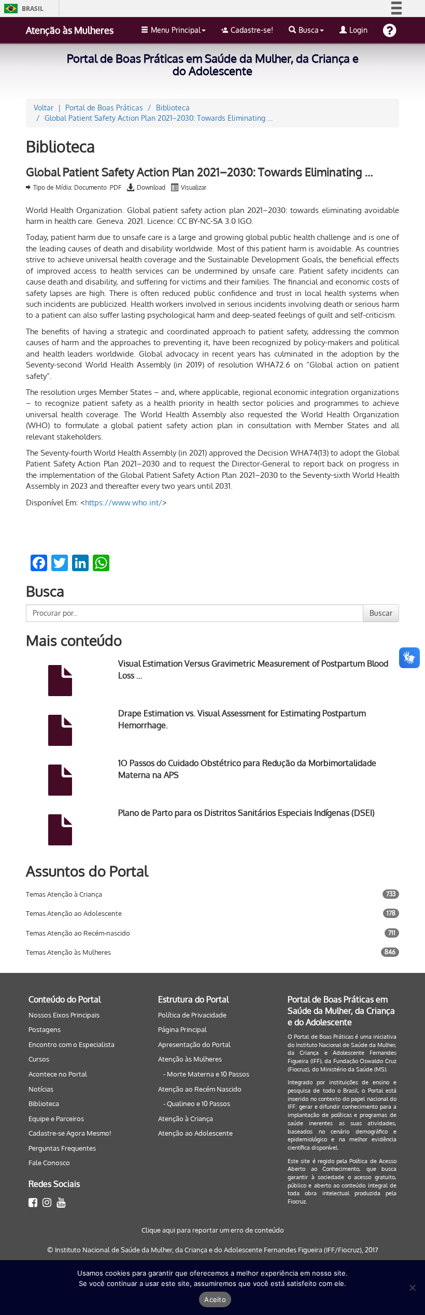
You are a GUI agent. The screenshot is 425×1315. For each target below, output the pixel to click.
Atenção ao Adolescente (195, 1133)
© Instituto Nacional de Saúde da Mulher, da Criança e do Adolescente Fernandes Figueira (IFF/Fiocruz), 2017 (212, 1250)
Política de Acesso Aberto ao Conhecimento (342, 1165)
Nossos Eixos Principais (64, 1015)
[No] (412, 1287)
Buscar (381, 613)
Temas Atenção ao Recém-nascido (78, 933)
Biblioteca (44, 1103)
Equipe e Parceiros (56, 1118)
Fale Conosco (49, 1162)
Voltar (43, 107)
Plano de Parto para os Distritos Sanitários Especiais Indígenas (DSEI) (246, 813)
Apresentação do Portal (194, 1044)
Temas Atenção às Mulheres (68, 952)
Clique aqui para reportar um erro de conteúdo (212, 1230)
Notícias (41, 1089)
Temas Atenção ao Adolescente (74, 913)
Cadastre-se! (252, 29)
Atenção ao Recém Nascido (200, 1089)
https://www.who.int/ (123, 502)
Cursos (39, 1059)
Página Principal (182, 1029)
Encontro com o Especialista (72, 1044)
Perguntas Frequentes (62, 1148)
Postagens (45, 1029)
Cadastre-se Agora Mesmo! (70, 1133)
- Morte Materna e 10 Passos (206, 1074)
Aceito (215, 1299)
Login (358, 29)
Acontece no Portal (58, 1074)
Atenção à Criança (185, 1118)
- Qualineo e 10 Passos (196, 1103)
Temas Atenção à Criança (64, 894)
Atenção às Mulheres (70, 30)
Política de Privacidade (192, 1015)
